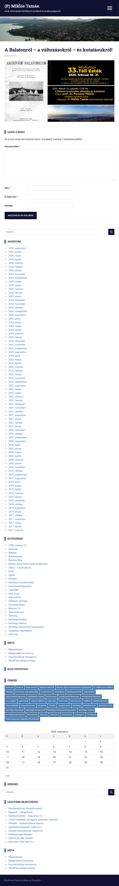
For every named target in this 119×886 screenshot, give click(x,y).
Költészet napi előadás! (20, 834)
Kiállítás (87, 701)
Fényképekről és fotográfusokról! (25, 808)
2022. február (15, 400)
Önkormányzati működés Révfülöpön (22, 719)
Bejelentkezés (15, 649)
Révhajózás (32, 714)
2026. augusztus (17, 248)
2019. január (15, 497)
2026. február (15, 266)
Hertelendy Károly (36, 696)
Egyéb (12, 575)
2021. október (16, 411)
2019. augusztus (17, 478)
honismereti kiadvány (91, 696)
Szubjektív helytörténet (20, 630)
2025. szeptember (18, 277)
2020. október (16, 433)
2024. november (17, 304)
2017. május (15, 523)
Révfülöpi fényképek (15, 710)
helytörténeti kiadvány (16, 696)
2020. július (14, 445)
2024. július (14, 318)
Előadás (13, 578)
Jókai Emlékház (38, 701)
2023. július (14, 355)
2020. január (15, 463)
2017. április (15, 526)
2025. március (16, 289)
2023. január (15, 374)
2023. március (16, 367)
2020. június (15, 448)
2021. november (17, 407)
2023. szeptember (18, 348)
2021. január (15, 426)
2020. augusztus (17, 441)
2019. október (16, 470)
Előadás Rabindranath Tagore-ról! (26, 830)
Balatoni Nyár (15, 560)
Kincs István (15, 597)
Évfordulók (91, 714)
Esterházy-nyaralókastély (21, 582)
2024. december (17, 300)
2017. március (16, 530)
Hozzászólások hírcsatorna (22, 657)
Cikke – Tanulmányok (20, 567)
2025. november (17, 274)
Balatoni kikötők (47, 687)
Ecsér (11, 571)
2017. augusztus (17, 519)
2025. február (15, 292)
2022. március (16, 396)
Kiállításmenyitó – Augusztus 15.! (26, 816)
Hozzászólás (12, 146)
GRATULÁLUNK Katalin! (21, 838)
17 (7, 757)
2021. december (17, 404)
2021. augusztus (17, 415)
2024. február (15, 337)
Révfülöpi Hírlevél (17, 623)
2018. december (17, 500)
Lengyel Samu (64, 705)
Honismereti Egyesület (20, 586)
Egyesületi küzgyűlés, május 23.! (25, 827)
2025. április (15, 285)
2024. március (16, 333)
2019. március (16, 493)
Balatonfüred (15, 556)
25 (23, 762)
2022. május (15, 393)
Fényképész (59, 692)
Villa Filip (13, 634)
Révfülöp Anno (89, 705)
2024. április (15, 330)
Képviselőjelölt (12, 705)
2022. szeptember (18, 381)
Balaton (13, 552)
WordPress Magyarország (22, 660)
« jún (7, 775)
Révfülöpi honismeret (35, 710)
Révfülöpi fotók (105, 705)
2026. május (15, 255)
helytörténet (89, 692)
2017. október (16, 515)
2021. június (15, 419)
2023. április (15, 363)
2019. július (14, 482)
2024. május (15, 326)
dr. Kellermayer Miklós (103, 687)
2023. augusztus (17, 352)
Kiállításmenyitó (100, 701)
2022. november (17, 378)
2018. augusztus (17, 508)
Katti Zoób (14, 593)
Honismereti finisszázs (69, 696)
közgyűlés (42, 705)
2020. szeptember (18, 437)
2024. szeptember (18, 311)
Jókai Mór (14, 589)
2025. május (15, 281)
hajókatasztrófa (74, 692)
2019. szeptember (18, 474)
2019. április (15, 489)
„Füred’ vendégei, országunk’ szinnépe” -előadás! (33, 819)
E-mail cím (11, 197)
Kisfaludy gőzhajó (18, 601)
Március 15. (15, 608)
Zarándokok (66, 714)
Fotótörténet (46, 692)
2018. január (15, 511)
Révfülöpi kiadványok (15, 714)
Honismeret (51, 696)
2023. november (17, 344)
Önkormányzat (16, 612)
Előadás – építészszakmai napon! (26, 823)
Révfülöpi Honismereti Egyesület (61, 710)
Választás (54, 714)
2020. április (15, 456)
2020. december (17, 430)
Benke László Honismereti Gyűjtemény (28, 564)
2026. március (16, 263)
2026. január (15, 270)
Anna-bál (13, 549)
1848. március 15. (18, 545)
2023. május (15, 359)
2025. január (15, 296)
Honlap (9, 205)
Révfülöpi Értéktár (18, 619)
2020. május (15, 452)
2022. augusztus (17, 385)
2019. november (17, 467)
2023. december (17, 341)
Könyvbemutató (17, 604)
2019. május (15, 485)
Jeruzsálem (11, 701)
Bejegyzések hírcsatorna (21, 653)
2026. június (15, 252)
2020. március (16, 459)
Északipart (79, 714)
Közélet (52, 705)
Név (7, 188)
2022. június (15, 389)
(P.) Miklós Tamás (22, 6)
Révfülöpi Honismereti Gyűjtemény (26, 627)
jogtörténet (23, 701)
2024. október (16, 307)
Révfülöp (13, 615)
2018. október (16, 504)
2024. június (15, 322)
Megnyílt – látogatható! (21, 812)
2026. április (15, 259)
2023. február (15, 370)
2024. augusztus (17, 315)
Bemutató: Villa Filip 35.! (21, 841)
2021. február (15, 422)
